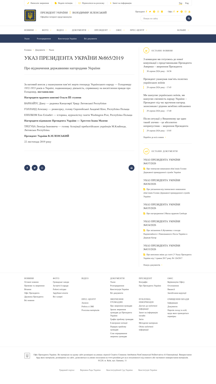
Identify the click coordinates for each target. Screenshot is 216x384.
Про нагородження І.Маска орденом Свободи (166, 213)
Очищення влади (178, 299)
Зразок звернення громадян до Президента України (121, 312)
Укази (27, 38)
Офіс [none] (119, 30)
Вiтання (27, 289)
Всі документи (90, 38)
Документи (40, 49)
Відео (85, 278)
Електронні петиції (118, 322)
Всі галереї (57, 296)
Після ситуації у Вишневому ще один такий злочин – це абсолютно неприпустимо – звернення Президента (165, 122)
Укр (180, 3)
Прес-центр (89, 299)
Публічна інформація (146, 300)
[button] (151, 11)
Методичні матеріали (148, 322)
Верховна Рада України (90, 370)
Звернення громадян (116, 300)
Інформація (173, 302)
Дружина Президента (33, 296)
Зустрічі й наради (60, 285)
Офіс (170, 278)
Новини (29, 278)
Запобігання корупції (177, 293)
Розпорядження (44, 38)
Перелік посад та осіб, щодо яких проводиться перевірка (178, 313)
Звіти (141, 319)
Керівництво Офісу (176, 282)
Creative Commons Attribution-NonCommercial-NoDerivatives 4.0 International (144, 354)
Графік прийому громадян (121, 319)
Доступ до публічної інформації (148, 307)
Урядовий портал (66, 370)
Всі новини (29, 300)
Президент (145, 278)
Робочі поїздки (59, 289)
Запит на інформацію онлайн (148, 314)
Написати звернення (40, 3)
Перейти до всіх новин (153, 137)
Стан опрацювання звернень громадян (118, 335)
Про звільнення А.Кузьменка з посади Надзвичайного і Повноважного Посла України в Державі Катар (165, 234)
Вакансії (171, 289)
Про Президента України (150, 285)
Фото (56, 278)
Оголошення (173, 285)
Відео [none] (61, 30)
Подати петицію (65, 3)
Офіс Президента (31, 293)
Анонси (85, 302)
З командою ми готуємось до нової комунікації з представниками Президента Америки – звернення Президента (167, 62)
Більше (182, 30)
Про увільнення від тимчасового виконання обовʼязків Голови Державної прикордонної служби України (166, 193)
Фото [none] (45, 30)
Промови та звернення (34, 285)
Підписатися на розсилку (93, 3)
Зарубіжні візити (60, 293)
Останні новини (31, 282)
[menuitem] (31, 30)
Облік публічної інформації (146, 328)
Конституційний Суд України (119, 370)
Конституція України (67, 38)
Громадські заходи (61, 282)
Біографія (143, 282)
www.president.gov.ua (117, 357)
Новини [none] (29, 30)
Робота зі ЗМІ (88, 306)
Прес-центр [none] (137, 30)
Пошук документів (152, 264)
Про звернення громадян (121, 305)
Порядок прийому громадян (118, 328)
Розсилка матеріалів (90, 310)
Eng (187, 3)
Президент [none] (101, 30)
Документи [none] (79, 30)
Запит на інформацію (122, 3)
